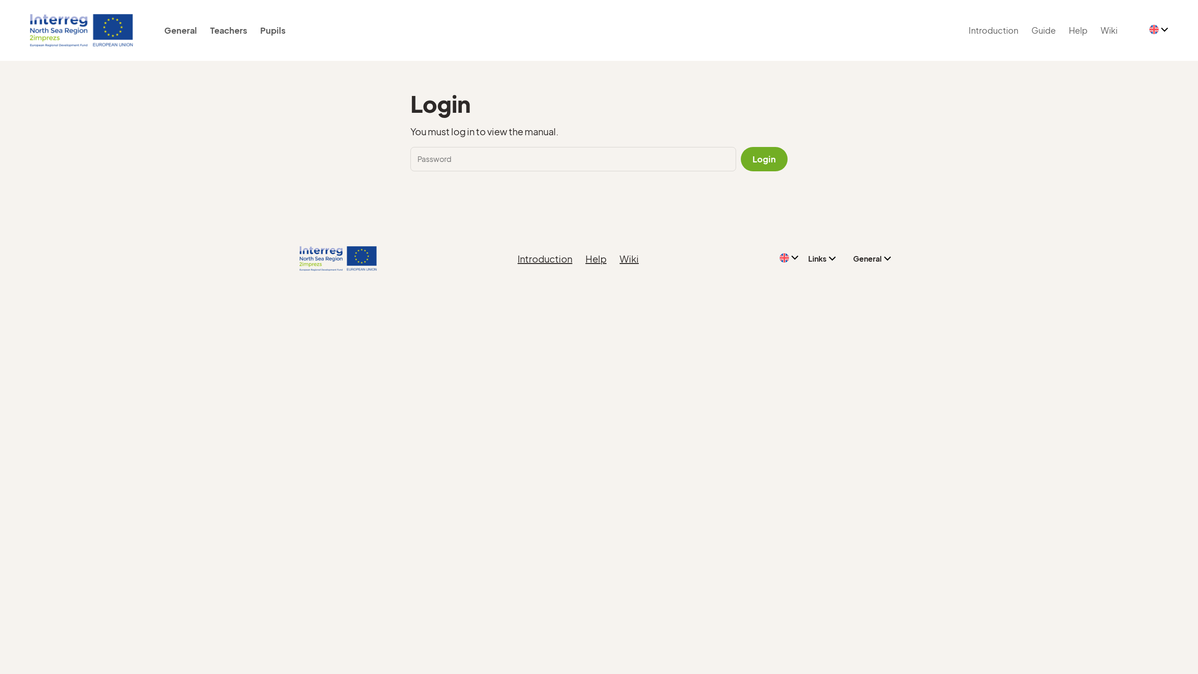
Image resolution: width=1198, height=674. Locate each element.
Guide (1043, 30)
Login (764, 159)
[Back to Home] (81, 30)
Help (1078, 30)
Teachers (228, 30)
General (180, 30)
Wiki (1109, 30)
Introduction (993, 30)
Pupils (272, 30)
